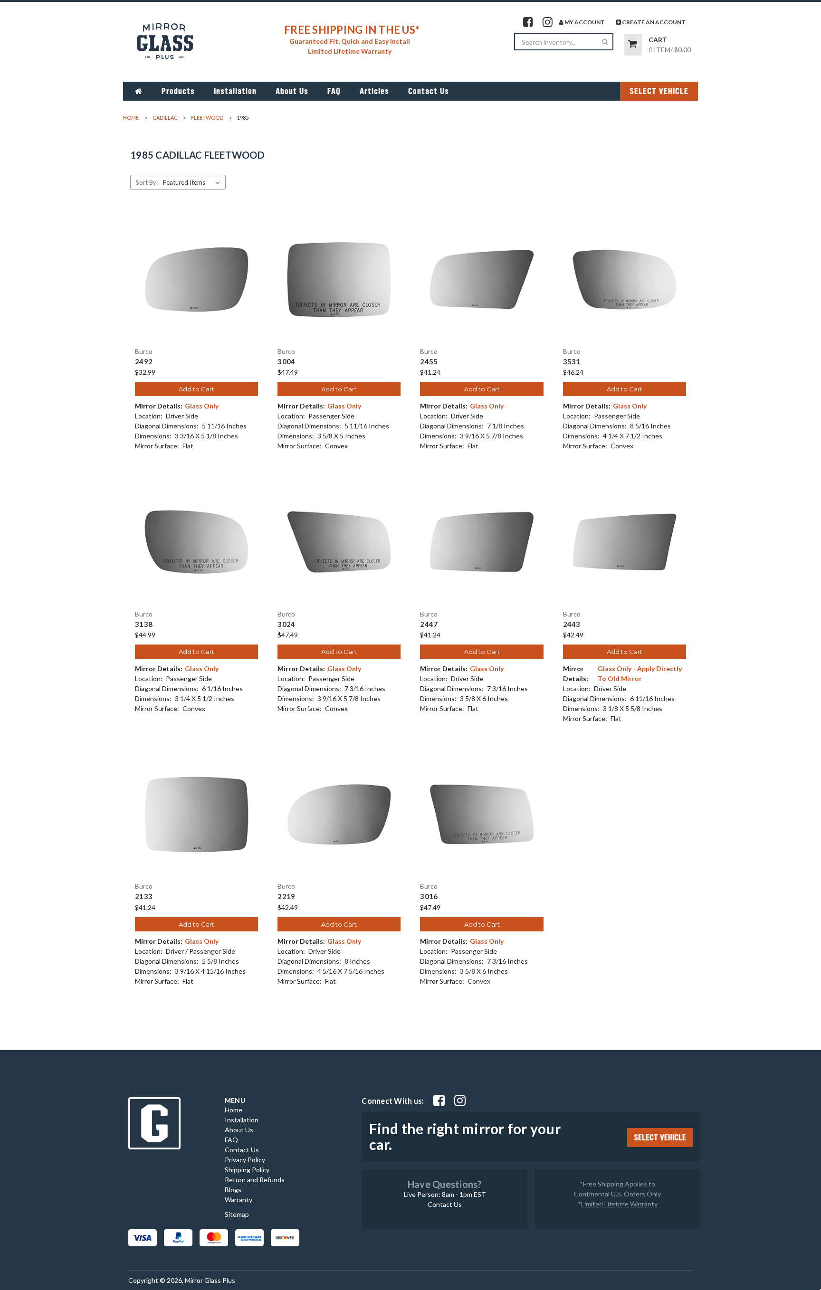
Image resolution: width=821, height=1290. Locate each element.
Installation (235, 91)
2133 (144, 896)
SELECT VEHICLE (659, 91)
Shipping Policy (247, 1170)
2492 (144, 362)
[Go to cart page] (633, 45)
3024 (286, 624)
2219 (286, 896)
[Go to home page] (138, 91)
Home (233, 1110)
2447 (429, 624)
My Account (584, 22)
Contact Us (428, 91)
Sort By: (147, 182)
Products (178, 91)
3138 (144, 624)
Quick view (197, 271)
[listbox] (193, 182)
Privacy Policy (245, 1160)
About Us (292, 91)
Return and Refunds (255, 1180)
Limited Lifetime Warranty (619, 1204)
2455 (429, 362)
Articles (374, 91)
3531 (572, 362)
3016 (429, 896)
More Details (196, 288)
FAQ (334, 91)
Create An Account (653, 22)
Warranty (238, 1199)
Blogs (233, 1190)
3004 (286, 362)
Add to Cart (196, 389)
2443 (572, 624)
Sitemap (237, 1214)
